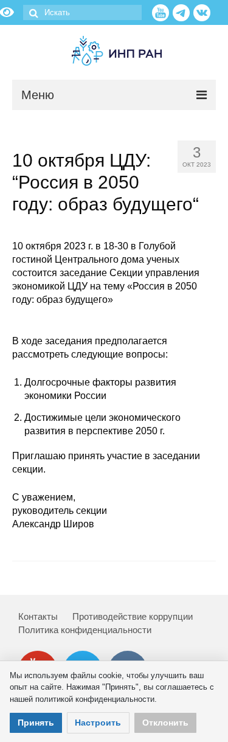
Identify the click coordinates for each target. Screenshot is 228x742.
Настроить (98, 722)
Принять (36, 722)
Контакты (38, 616)
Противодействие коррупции (132, 616)
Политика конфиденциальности (84, 630)
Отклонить (165, 722)
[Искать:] (82, 12)
